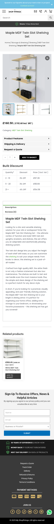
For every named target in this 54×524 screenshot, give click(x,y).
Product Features (13, 138)
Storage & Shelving (20, 42)
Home (7, 42)
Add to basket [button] (10, 376)
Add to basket (29, 157)
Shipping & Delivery (14, 144)
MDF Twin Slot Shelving (22, 130)
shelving (12, 256)
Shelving (33, 42)
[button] (48, 78)
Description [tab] (10, 207)
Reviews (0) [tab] (10, 212)
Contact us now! (27, 5)
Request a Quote (13, 149)
